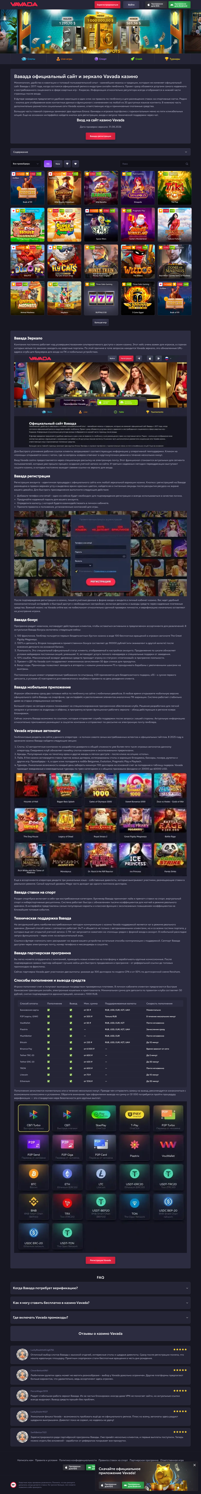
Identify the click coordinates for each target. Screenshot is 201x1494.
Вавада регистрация (100, 136)
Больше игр (101, 322)
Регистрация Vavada (100, 1260)
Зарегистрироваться (107, 4)
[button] (3, 31)
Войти (131, 4)
